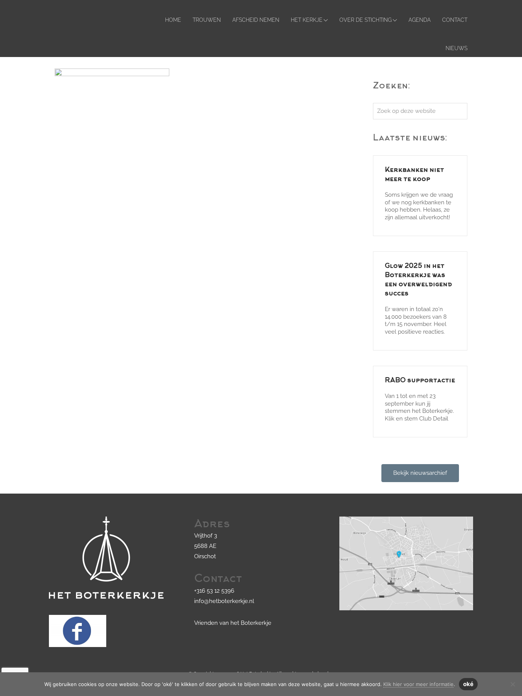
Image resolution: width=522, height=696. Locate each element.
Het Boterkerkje (62, 12)
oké (468, 684)
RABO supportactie (420, 381)
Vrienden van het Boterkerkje (232, 622)
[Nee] (512, 684)
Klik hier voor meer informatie (418, 684)
